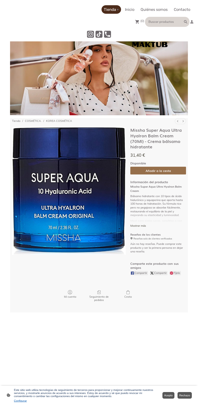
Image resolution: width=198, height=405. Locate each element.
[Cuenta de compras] (191, 22)
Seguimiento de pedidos (99, 299)
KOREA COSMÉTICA (59, 121)
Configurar (20, 400)
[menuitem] (177, 121)
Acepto (168, 395)
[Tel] (107, 34)
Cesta (128, 297)
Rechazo (184, 395)
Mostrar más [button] (138, 226)
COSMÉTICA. (33, 121)
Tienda (16, 121)
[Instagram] (90, 34)
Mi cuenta (70, 297)
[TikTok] (99, 34)
